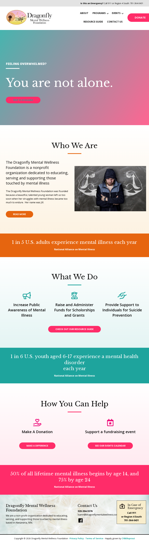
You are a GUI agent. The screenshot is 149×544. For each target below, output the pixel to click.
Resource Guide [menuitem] (93, 21)
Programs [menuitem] (99, 13)
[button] (108, 13)
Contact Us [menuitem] (115, 21)
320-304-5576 (85, 511)
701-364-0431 (136, 3)
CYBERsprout (128, 538)
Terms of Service (94, 538)
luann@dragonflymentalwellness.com (98, 514)
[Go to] (81, 521)
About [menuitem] (84, 13)
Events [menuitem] (116, 13)
